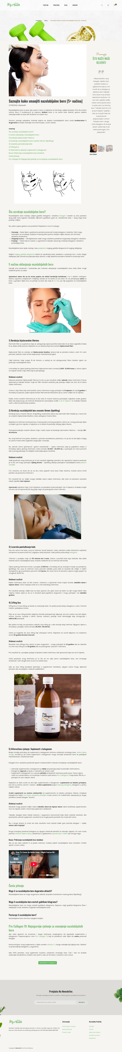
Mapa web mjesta (94, 1032)
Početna (39, 20)
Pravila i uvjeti (66, 1032)
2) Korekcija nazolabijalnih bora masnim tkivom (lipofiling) (31, 141)
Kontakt (91, 1026)
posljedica (42, 248)
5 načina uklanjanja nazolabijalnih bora (24, 135)
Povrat (91, 1029)
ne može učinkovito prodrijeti (35, 795)
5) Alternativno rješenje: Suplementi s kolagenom (28, 150)
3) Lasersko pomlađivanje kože (20, 144)
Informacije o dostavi (69, 1026)
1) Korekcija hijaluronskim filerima (21, 138)
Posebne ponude (94, 1035)
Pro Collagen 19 (41, 936)
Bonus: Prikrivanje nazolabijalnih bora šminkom (26, 153)
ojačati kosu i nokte (59, 834)
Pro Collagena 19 (63, 775)
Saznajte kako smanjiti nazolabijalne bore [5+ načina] (68, 20)
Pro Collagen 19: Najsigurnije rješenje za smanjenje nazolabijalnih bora (35, 159)
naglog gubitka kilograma (24, 254)
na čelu (56, 281)
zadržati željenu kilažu (23, 834)
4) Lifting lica (14, 147)
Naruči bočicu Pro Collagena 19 (48, 963)
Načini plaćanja (67, 1029)
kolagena (73, 552)
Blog (46, 20)
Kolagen (62, 216)
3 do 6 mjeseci (65, 401)
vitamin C (51, 945)
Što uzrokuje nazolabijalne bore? (21, 132)
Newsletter (92, 1038)
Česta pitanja (14, 156)
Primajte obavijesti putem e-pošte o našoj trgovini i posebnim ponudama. (61, 995)
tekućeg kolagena (64, 785)
